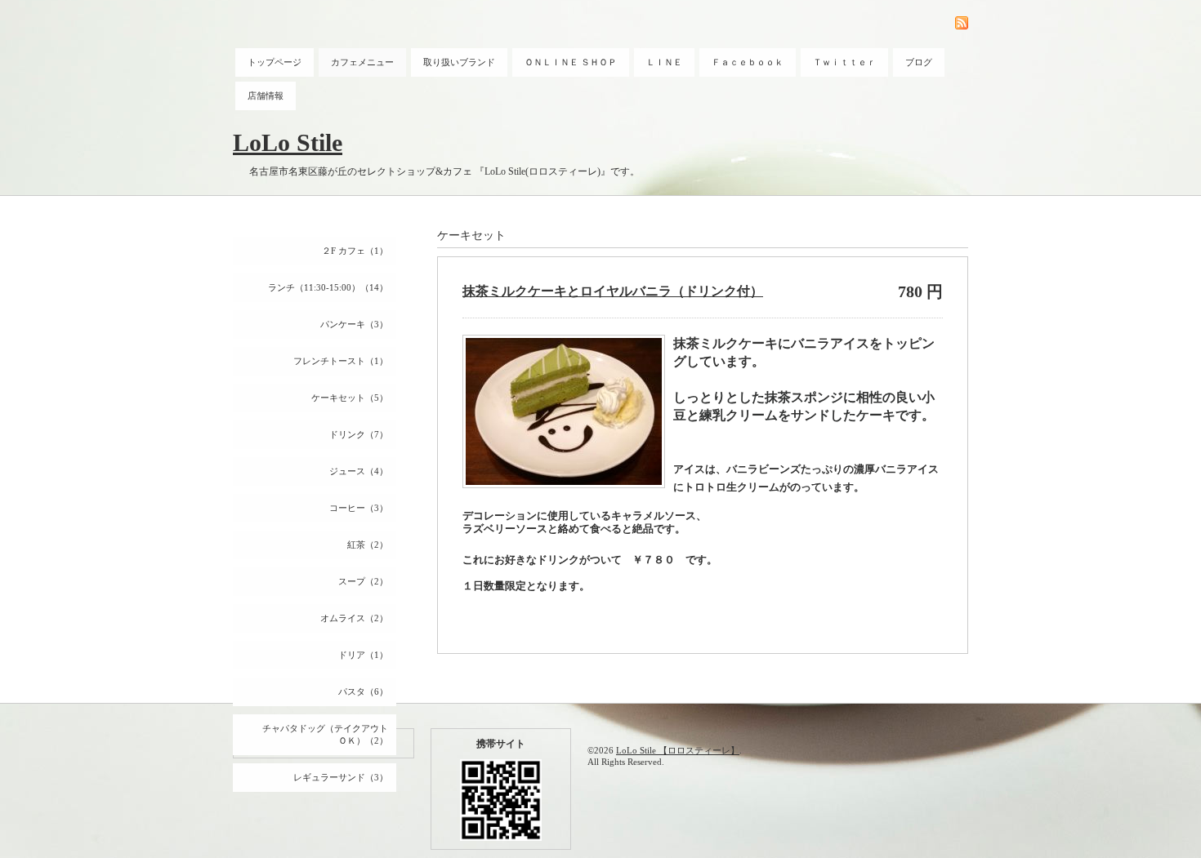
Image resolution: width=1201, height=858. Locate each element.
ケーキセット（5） (349, 397)
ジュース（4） (358, 471)
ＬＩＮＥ (664, 62)
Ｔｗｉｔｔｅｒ (844, 62)
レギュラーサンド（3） (340, 777)
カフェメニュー (362, 62)
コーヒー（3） (358, 508)
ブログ (918, 62)
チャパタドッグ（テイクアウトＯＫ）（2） (325, 734)
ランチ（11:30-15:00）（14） (328, 287)
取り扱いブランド (459, 62)
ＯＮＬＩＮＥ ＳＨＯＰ (571, 62)
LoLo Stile (287, 142)
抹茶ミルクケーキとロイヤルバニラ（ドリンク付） (612, 291)
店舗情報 (266, 95)
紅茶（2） (367, 544)
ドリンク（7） (358, 434)
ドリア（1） (363, 655)
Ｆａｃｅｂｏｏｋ (748, 62)
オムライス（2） (354, 618)
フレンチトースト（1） (340, 361)
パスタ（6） (363, 691)
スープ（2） (363, 581)
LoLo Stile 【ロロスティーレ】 (677, 750)
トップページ (274, 62)
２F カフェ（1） (355, 251)
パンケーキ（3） (354, 324)
